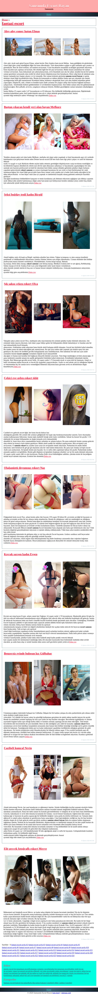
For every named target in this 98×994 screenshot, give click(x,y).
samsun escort (24, 969)
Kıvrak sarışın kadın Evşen (20, 554)
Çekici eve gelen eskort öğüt (21, 378)
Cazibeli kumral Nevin (18, 748)
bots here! (56, 993)
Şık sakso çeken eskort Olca (21, 283)
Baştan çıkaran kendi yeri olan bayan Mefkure (32, 107)
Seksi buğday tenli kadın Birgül (23, 194)
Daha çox (52, 95)
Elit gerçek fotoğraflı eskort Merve (25, 848)
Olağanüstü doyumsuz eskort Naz (24, 467)
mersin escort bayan (11, 969)
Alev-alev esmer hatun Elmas (22, 31)
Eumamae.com (34, 969)
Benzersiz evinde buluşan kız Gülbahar (28, 653)
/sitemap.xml (66, 993)
